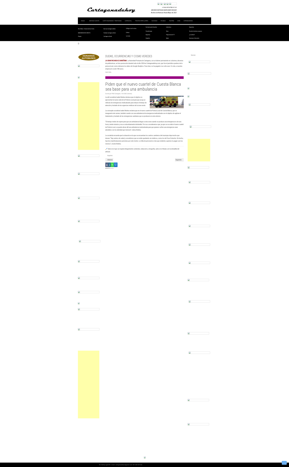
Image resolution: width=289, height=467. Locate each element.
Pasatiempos (149, 31)
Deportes (148, 38)
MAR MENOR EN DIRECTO (84, 33)
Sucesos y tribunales (194, 38)
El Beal (127, 32)
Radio (167, 38)
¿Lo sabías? (192, 34)
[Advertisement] (88, 116)
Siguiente (179, 160)
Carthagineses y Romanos (112, 21)
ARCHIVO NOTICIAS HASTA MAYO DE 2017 (164, 10)
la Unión (128, 36)
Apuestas (191, 27)
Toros (167, 31)
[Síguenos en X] (162, 4)
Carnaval (128, 21)
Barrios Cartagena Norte (109, 29)
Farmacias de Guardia (151, 27)
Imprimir (110, 155)
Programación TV (170, 34)
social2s (112, 168)
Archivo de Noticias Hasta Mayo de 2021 (164, 13)
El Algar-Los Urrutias (131, 28)
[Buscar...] (173, 4)
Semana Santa (94, 21)
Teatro (171, 21)
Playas (79, 36)
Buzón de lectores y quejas (195, 31)
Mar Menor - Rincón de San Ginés (86, 29)
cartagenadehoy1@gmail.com (169, 7)
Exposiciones (188, 21)
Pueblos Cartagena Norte (110, 33)
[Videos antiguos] (168, 4)
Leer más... (108, 72)
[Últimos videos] (165, 4)
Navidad (154, 21)
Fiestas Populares (141, 21)
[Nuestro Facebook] (159, 4)
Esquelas (148, 34)
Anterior (110, 160)
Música (163, 21)
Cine (178, 21)
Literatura (168, 27)
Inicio (83, 21)
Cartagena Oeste (108, 36)
